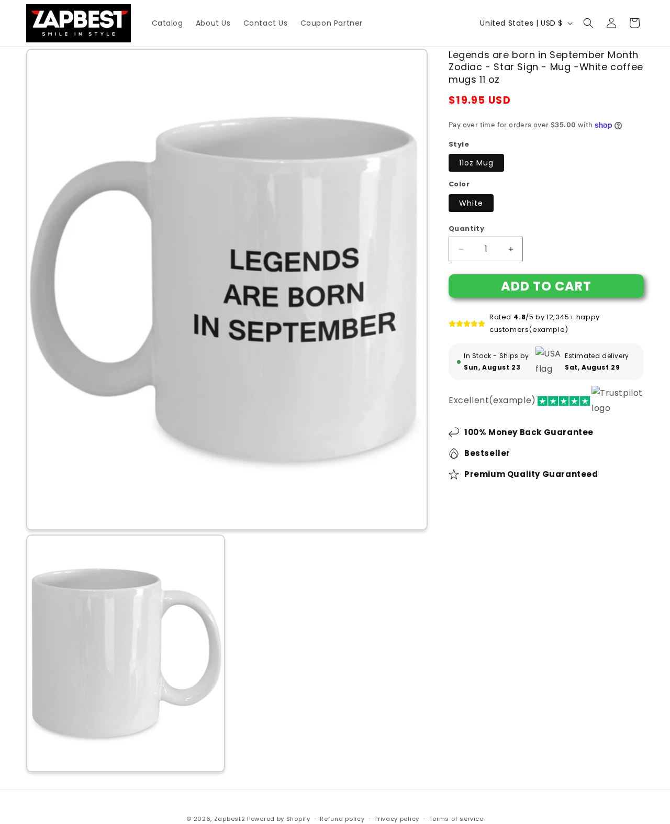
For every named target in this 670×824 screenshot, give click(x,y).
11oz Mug (476, 163)
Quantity (466, 228)
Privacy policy (396, 818)
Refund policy (342, 818)
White (471, 203)
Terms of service (456, 818)
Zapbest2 (229, 819)
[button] (588, 23)
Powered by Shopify (278, 819)
